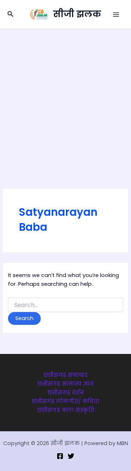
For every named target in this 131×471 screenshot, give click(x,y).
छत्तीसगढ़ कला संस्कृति (65, 410)
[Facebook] (60, 456)
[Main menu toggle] (116, 14)
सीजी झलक (77, 14)
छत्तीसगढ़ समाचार (65, 375)
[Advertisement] (65, 98)
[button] (10, 14)
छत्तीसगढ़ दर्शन (65, 392)
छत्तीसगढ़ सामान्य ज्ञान (65, 384)
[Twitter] (71, 456)
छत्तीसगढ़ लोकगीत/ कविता (65, 401)
